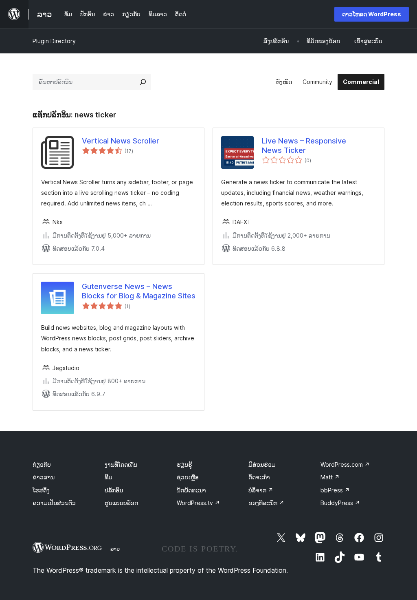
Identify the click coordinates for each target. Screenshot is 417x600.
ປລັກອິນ (114, 490)
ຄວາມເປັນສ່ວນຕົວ (54, 502)
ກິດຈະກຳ (259, 477)
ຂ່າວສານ (44, 477)
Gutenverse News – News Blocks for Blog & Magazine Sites (138, 291)
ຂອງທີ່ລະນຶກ (266, 502)
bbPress (335, 490)
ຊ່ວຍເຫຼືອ (188, 477)
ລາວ (115, 548)
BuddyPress (340, 502)
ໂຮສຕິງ (41, 490)
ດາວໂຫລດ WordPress (371, 14)
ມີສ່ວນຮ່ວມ (262, 464)
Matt (330, 477)
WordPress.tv (198, 502)
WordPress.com (345, 464)
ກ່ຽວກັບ (42, 464)
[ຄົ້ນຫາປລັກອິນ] (143, 82)
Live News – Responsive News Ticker (304, 145)
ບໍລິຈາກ (260, 490)
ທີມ (108, 477)
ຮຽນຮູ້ (184, 464)
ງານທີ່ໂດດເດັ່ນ (121, 464)
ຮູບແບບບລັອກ (121, 502)
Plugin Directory (54, 41)
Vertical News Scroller (120, 141)
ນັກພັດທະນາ (191, 490)
